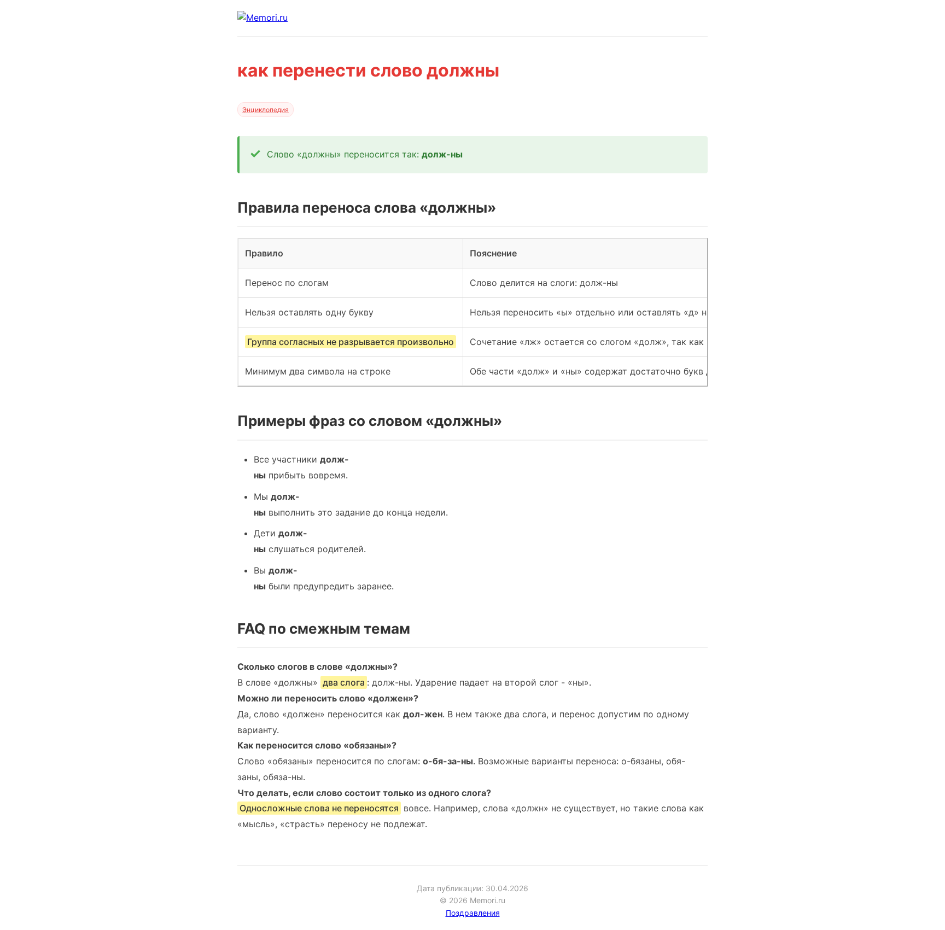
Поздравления (473, 912)
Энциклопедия (265, 110)
